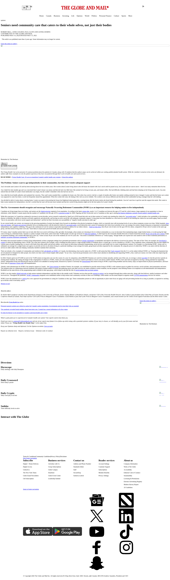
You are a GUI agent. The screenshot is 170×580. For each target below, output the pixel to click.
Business (57, 16)
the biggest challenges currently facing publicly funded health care (138, 213)
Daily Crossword (9, 380)
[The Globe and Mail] (85, 8)
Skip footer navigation (30, 458)
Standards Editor (78, 467)
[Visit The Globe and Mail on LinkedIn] (126, 516)
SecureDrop (77, 473)
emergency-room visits (17, 263)
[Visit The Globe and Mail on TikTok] (126, 531)
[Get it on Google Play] (67, 531)
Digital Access (27, 467)
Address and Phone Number (82, 464)
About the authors (67, 177)
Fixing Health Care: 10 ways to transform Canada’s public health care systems (36, 177)
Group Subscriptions (54, 467)
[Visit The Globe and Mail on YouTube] (97, 531)
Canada (48, 16)
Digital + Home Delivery (31, 464)
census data (85, 211)
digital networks (21, 273)
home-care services (20, 225)
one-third (144, 258)
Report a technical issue (26, 331)
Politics (94, 16)
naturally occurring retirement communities (14, 237)
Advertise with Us (54, 464)
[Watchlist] (33, 8)
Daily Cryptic (8, 393)
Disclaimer (63, 456)
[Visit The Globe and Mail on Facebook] (97, 547)
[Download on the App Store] (38, 531)
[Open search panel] (28, 8)
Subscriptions (103, 470)
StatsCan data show (95, 227)
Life (72, 16)
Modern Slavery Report (131, 484)
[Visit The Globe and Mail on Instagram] (126, 547)
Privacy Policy (55, 456)
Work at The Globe (130, 467)
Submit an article (78, 475)
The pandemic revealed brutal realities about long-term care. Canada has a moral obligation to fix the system (34, 309)
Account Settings (104, 464)
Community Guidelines (43, 456)
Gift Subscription (28, 478)
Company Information (131, 464)
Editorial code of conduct (44, 331)
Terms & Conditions (29, 456)
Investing (65, 16)
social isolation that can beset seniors (86, 270)
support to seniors (98, 273)
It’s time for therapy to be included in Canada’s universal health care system (24, 313)
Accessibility (128, 470)
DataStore (51, 473)
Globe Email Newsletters (31, 475)
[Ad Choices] (145, 8)
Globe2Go (26, 470)
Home (41, 16)
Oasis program (54, 266)
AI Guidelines (128, 487)
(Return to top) (5, 284)
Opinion (79, 16)
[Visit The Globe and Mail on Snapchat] (97, 563)
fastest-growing (45, 211)
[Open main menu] (24, 8)
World (87, 16)
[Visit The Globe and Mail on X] (97, 516)
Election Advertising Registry (133, 481)
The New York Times (29, 473)
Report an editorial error (9, 331)
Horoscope (6, 367)
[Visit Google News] (97, 500)
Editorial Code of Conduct (132, 473)
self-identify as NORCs (51, 251)
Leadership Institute (54, 478)
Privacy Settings (104, 475)
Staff (74, 470)
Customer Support (104, 467)
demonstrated (86, 261)
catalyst (24, 278)
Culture (116, 16)
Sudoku (4, 406)
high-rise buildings (90, 234)
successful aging (131, 216)
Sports (123, 16)
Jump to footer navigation (31, 489)
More (130, 16)
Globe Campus (53, 470)
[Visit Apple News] (126, 500)
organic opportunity (88, 240)
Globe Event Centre (54, 475)
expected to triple (64, 213)
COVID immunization (141, 275)
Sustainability (128, 475)
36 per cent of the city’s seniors (155, 234)
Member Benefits (104, 473)
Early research (115, 251)
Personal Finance (105, 16)
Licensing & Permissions (131, 478)
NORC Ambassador (33, 275)
